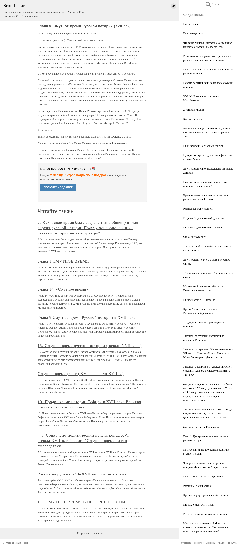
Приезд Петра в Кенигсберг (199, 299)
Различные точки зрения (197, 485)
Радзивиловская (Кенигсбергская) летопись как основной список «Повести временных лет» (208, 132)
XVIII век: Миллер (194, 109)
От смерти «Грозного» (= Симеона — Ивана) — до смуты (209, 543)
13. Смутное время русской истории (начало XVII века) (89, 345)
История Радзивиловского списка (202, 227)
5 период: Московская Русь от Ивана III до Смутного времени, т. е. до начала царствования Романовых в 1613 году (207, 413)
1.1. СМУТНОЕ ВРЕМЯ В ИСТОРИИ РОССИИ (81, 502)
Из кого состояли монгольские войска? (205, 514)
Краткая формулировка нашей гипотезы (206, 495)
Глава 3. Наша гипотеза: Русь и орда (204, 476)
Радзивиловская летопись (198, 208)
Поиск (212, 4)
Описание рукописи (194, 236)
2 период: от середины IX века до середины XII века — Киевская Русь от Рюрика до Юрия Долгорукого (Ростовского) (208, 353)
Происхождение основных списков (203, 145)
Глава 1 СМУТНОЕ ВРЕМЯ (63, 261)
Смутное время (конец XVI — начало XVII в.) (80, 373)
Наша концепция (193, 33)
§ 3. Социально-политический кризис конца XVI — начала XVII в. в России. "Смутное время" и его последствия (86, 440)
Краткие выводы (192, 119)
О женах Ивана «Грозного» (19, 543)
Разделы (97, 533)
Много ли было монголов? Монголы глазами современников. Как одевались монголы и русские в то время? (205, 527)
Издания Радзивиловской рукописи (203, 218)
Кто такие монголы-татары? (199, 504)
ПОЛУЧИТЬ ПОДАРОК (58, 187)
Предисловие (190, 24)
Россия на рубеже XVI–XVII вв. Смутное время (82, 474)
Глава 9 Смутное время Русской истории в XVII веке (87, 317)
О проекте (83, 533)
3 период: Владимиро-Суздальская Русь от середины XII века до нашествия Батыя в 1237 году (207, 370)
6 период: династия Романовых (201, 427)
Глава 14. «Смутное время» (63, 289)
